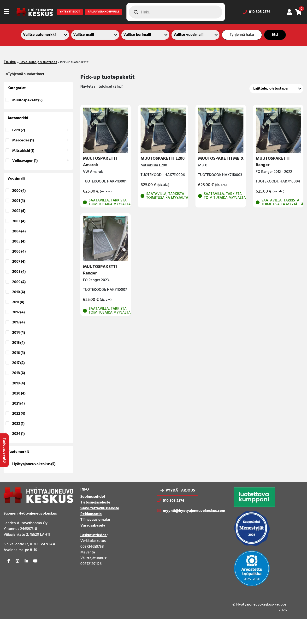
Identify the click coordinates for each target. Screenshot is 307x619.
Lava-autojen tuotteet (38, 62)
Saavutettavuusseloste (99, 508)
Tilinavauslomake (95, 520)
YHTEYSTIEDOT (69, 11)
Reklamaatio (91, 514)
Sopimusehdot (92, 497)
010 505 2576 (260, 12)
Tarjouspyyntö (4, 450)
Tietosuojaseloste (95, 502)
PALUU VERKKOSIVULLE (103, 11)
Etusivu (10, 62)
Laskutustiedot (93, 535)
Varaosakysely (92, 525)
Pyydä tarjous (180, 491)
